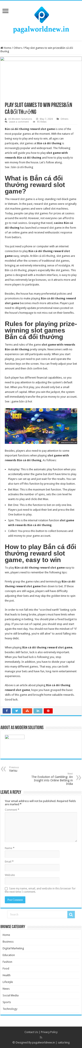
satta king (64, 1042)
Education (9, 955)
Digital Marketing (13, 948)
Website (10, 875)
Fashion (7, 961)
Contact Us (31, 1032)
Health (6, 975)
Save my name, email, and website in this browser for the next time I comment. (40, 890)
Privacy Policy (49, 1032)
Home (7, 47)
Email (9, 861)
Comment (12, 809)
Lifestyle (8, 982)
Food (6, 968)
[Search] (71, 914)
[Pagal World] (41, 20)
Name (9, 848)
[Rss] (41, 1037)
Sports (7, 1002)
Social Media (11, 995)
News (6, 988)
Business (8, 941)
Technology (10, 1008)
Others (18, 47)
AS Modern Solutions (20, 119)
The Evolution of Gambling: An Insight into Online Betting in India (52, 779)
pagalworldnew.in (43, 1042)
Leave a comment (19, 121)
